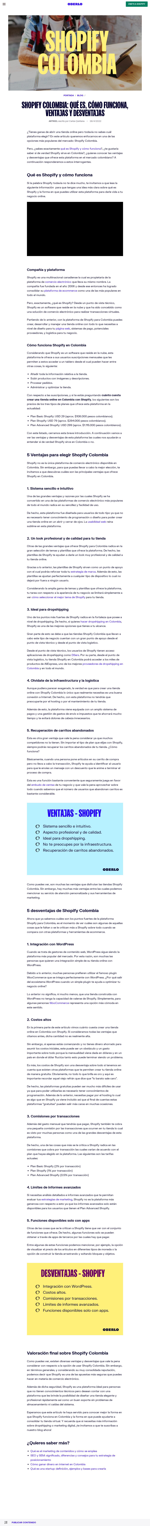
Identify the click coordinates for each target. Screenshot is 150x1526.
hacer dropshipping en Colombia (101, 621)
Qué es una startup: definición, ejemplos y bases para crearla (68, 1468)
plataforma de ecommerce (60, 290)
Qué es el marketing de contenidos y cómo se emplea (63, 1451)
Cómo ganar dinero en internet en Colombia (57, 1464)
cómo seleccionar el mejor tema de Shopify (58, 597)
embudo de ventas (42, 784)
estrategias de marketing (56, 1199)
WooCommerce (59, 1003)
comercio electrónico (58, 281)
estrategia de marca (83, 571)
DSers (75, 655)
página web (63, 328)
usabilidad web (97, 521)
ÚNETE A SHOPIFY (136, 4)
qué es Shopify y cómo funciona (80, 148)
